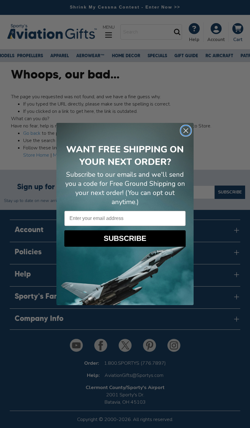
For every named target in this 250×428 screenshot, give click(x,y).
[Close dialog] (185, 130)
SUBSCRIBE (125, 238)
